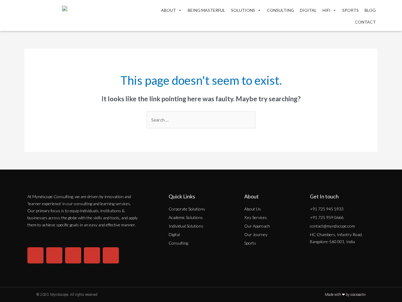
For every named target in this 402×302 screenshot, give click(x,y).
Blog (370, 10)
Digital (308, 10)
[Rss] (111, 255)
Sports (350, 10)
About (168, 10)
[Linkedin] (73, 255)
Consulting (280, 10)
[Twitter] (35, 255)
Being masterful (206, 10)
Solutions (243, 10)
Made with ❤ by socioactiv (345, 295)
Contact (365, 21)
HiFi (326, 10)
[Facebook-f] (54, 255)
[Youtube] (92, 255)
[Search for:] (201, 119)
